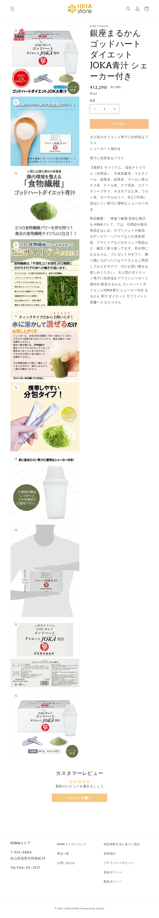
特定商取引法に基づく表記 (122, 844)
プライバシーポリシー (119, 863)
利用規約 (110, 853)
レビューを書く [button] (79, 798)
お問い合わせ (66, 863)
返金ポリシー (113, 872)
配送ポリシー (113, 881)
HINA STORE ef (73, 908)
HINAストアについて (71, 844)
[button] (12, 8)
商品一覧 (63, 853)
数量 (92, 100)
